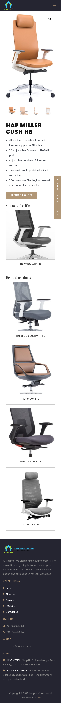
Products (10, 605)
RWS (39, 697)
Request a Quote (21, 195)
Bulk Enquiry (57, 197)
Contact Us (12, 611)
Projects (10, 600)
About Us (10, 594)
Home (9, 588)
